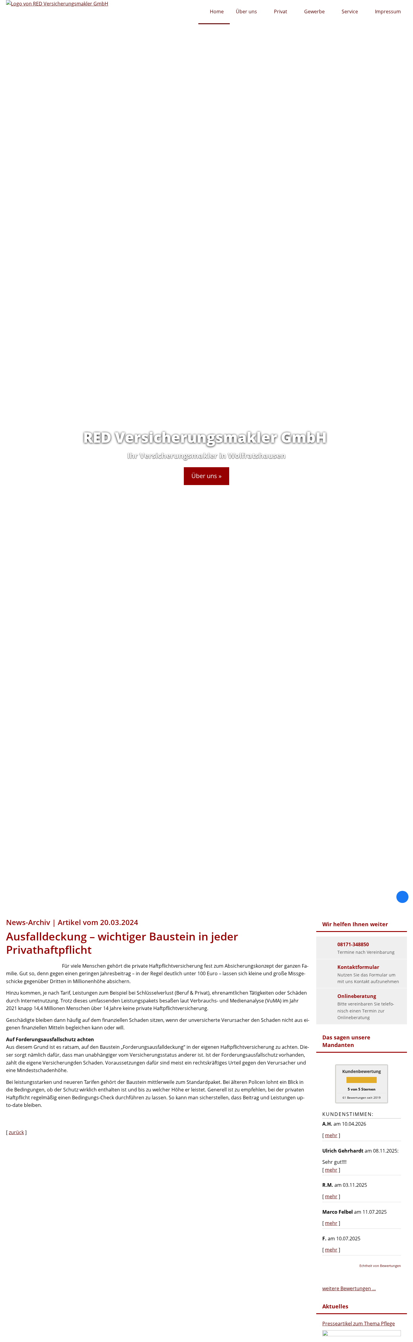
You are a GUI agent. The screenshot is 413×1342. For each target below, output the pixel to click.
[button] (206, 476)
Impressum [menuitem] (388, 11)
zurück (16, 1132)
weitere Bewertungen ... (349, 1288)
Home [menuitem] (217, 11)
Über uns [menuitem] (246, 11)
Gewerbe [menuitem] (314, 11)
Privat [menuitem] (280, 11)
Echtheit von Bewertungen (380, 1265)
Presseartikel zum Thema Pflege (358, 1323)
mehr (331, 1135)
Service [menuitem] (350, 11)
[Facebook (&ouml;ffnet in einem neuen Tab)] (402, 897)
